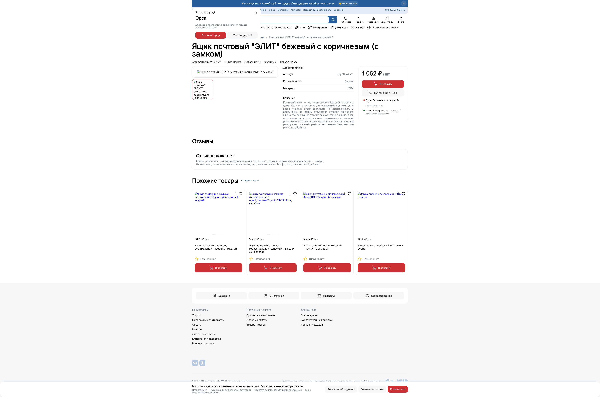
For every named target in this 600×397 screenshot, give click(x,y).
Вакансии (339, 9)
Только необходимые (341, 389)
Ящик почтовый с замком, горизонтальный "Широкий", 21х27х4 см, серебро (272, 248)
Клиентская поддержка (206, 338)
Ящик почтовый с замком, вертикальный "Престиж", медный (216, 247)
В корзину (386, 84)
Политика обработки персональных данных (333, 381)
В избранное (250, 62)
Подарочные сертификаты (317, 9)
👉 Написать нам (348, 3)
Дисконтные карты (203, 334)
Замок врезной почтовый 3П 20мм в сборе (380, 247)
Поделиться (286, 62)
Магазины (283, 9)
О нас (272, 9)
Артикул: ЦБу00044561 (204, 62)
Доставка (261, 9)
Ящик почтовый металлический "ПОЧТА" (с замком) (322, 247)
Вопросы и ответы (203, 343)
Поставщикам (309, 315)
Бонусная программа (293, 381)
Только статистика (372, 389)
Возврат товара (256, 324)
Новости (197, 329)
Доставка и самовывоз (261, 315)
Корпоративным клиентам (317, 319)
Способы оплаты (257, 319)
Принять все (397, 389)
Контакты (296, 9)
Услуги (196, 315)
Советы (196, 324)
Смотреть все (248, 180)
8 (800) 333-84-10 (395, 9)
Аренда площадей (312, 324)
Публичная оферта (371, 381)
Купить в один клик (386, 92)
